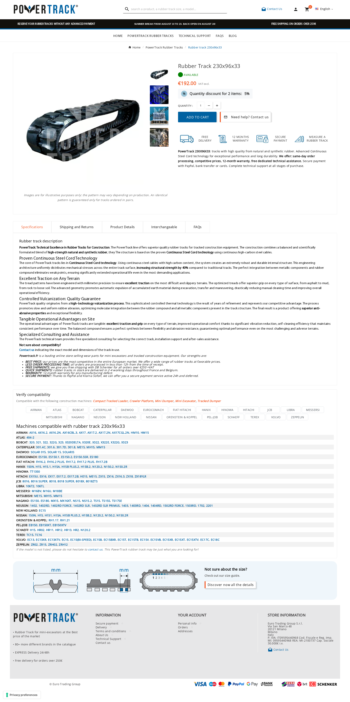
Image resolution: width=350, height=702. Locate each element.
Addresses (185, 631)
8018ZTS (92, 481)
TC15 (30, 534)
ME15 (81, 447)
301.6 (51, 447)
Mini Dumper (164, 400)
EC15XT (180, 539)
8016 (25, 481)
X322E (105, 442)
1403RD (135, 505)
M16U (47, 490)
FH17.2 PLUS (85, 461)
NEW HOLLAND (125, 417)
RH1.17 (54, 520)
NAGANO (77, 417)
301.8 (71, 447)
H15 (38, 466)
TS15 (97, 500)
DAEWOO (127, 409)
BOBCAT (78, 409)
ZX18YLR (140, 476)
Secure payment (107, 623)
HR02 (41, 529)
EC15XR (168, 539)
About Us (102, 634)
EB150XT (45, 525)
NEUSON (100, 417)
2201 (209, 505)
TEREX (255, 417)
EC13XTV (54, 539)
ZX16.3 (120, 476)
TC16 (38, 534)
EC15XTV (193, 539)
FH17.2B (101, 461)
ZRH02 (52, 544)
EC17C (204, 539)
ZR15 (42, 544)
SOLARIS (68, 451)
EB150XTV (59, 525)
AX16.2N (55, 432)
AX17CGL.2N (120, 432)
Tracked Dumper (209, 400)
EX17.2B (73, 476)
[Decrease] (208, 105)
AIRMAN (36, 409)
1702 (201, 505)
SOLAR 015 (38, 451)
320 (31, 442)
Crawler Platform (141, 400)
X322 (95, 442)
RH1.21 (65, 520)
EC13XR (41, 539)
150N (30, 466)
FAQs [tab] (198, 227)
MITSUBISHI (54, 417)
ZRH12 (63, 544)
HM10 (135, 432)
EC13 (30, 539)
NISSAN (151, 417)
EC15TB (133, 539)
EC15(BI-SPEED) (81, 539)
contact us (95, 549)
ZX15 (101, 476)
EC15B (97, 539)
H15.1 (47, 466)
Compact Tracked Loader (110, 400)
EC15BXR (110, 539)
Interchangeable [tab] (164, 227)
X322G (115, 442)
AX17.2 (92, 432)
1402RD (44, 505)
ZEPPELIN (297, 417)
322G (53, 442)
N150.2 (109, 466)
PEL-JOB (212, 417)
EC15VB (155, 539)
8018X (80, 481)
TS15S (106, 500)
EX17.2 (61, 476)
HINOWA (227, 409)
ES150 (42, 456)
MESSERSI (313, 409)
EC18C (215, 539)
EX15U (33, 476)
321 (38, 442)
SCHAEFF (234, 417)
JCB (269, 409)
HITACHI (248, 409)
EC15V (144, 539)
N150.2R (121, 466)
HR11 (49, 529)
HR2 (76, 529)
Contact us (26, 349)
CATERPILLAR (102, 409)
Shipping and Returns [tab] (77, 227)
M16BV (36, 490)
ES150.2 (66, 456)
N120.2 (97, 466)
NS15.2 (87, 500)
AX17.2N (104, 432)
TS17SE (117, 500)
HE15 (83, 476)
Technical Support (108, 638)
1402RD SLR (81, 505)
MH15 (90, 447)
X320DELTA (73, 442)
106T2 (30, 486)
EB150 (33, 525)
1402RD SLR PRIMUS (106, 505)
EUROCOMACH (153, 409)
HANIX (206, 409)
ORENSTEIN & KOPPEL (181, 417)
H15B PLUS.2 (70, 466)
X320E (86, 442)
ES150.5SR (81, 456)
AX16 (32, 432)
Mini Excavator (185, 400)
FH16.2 (41, 461)
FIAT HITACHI (182, 409)
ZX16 (110, 476)
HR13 (67, 529)
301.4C (41, 447)
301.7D (61, 447)
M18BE (57, 490)
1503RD (190, 505)
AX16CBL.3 (70, 432)
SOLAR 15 (54, 451)
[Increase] (217, 105)
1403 (125, 505)
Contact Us (271, 8)
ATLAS (57, 409)
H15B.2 (86, 466)
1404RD (156, 505)
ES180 (94, 456)
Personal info (187, 623)
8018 (52, 481)
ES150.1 (54, 456)
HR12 (59, 529)
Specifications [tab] (32, 227)
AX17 (82, 432)
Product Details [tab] (122, 227)
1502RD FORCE (173, 505)
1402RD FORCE (61, 505)
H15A (56, 466)
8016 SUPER (39, 481)
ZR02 (34, 544)
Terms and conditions (111, 631)
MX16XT (65, 500)
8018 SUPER (66, 481)
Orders (183, 627)
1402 (33, 505)
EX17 (51, 476)
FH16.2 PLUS (55, 461)
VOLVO (276, 417)
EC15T (122, 539)
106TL (40, 486)
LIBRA (291, 409)
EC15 (42, 510)
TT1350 (35, 471)
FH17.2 (71, 461)
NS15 (76, 500)
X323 (124, 442)
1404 (145, 505)
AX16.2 (43, 432)
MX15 (55, 500)
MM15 (100, 447)
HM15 (145, 432)
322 (45, 442)
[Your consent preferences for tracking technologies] (22, 695)
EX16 (43, 476)
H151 (48, 515)
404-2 (30, 437)
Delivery (101, 627)
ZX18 (129, 476)
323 (60, 442)
